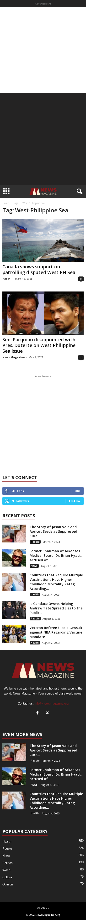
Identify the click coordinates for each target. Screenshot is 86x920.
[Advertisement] (43, 50)
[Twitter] (47, 713)
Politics (7, 863)
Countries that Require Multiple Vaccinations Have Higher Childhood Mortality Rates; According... (56, 582)
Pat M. (6, 278)
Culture (7, 877)
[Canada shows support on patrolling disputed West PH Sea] (43, 240)
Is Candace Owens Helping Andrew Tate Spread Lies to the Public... (56, 608)
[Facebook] (38, 713)
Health (35, 594)
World (6, 870)
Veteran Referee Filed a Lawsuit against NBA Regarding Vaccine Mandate (56, 632)
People (35, 541)
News (34, 565)
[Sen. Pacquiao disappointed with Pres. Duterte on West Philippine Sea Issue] (43, 313)
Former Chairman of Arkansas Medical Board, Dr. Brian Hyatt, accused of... (56, 555)
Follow (74, 501)
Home (5, 203)
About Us (43, 907)
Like (77, 491)
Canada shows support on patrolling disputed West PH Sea (38, 270)
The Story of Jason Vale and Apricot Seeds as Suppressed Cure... (53, 531)
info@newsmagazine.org (52, 703)
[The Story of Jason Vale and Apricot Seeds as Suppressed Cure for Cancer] (14, 533)
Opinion (7, 884)
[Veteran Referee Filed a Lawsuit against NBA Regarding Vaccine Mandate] (14, 634)
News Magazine (13, 357)
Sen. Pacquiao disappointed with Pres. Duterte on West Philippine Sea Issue (38, 345)
